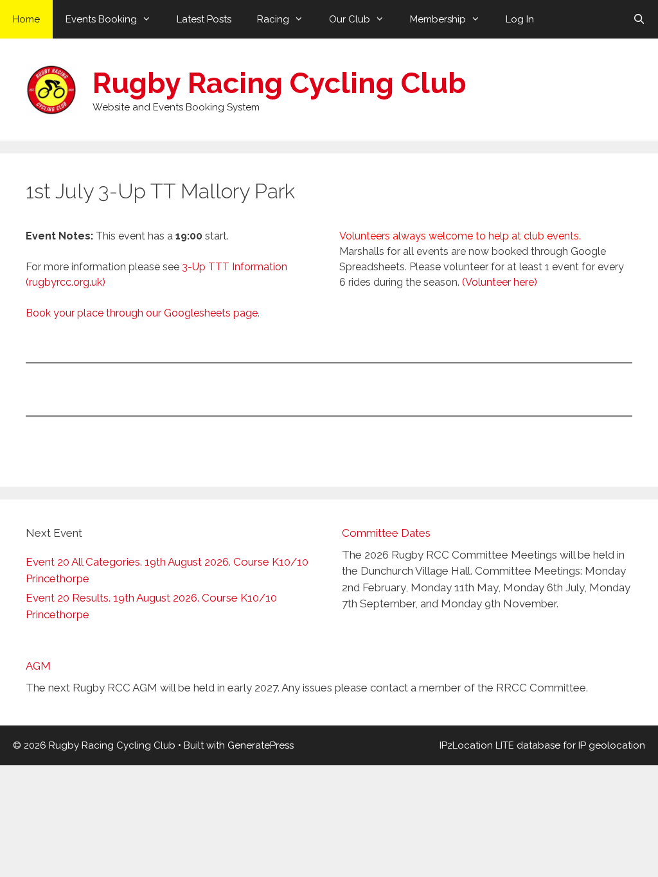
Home (26, 19)
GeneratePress (260, 745)
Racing (273, 19)
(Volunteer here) (499, 282)
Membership (438, 19)
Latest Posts (204, 19)
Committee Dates (386, 532)
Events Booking (101, 19)
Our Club (349, 19)
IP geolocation (611, 745)
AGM (38, 665)
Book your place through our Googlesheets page (142, 313)
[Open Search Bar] (639, 19)
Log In (520, 19)
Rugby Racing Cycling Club (280, 83)
